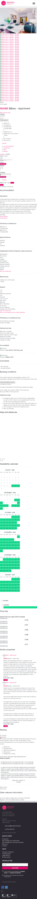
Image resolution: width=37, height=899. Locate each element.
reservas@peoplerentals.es (13, 826)
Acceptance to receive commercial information (13, 876)
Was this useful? (18, 780)
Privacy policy (6, 857)
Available (6, 605)
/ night (12, 678)
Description (4, 120)
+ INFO (6, 680)
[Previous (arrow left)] (0, 118)
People (2, 165)
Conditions (6, 148)
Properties (5, 839)
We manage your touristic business (12, 842)
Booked (6, 600)
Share (2, 114)
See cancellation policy (7, 382)
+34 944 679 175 (9, 829)
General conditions (8, 852)
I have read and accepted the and (14, 872)
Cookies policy (6, 853)
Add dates (3, 164)
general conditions (15, 872)
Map (4, 149)
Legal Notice (6, 855)
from (1, 156)
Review (5, 151)
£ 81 (8, 678)
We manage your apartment (10, 840)
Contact (4, 846)
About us (5, 844)
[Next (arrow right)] (2, 118)
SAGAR (5, 686)
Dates (2, 160)
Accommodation (8, 146)
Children (2, 172)
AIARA (5, 658)
